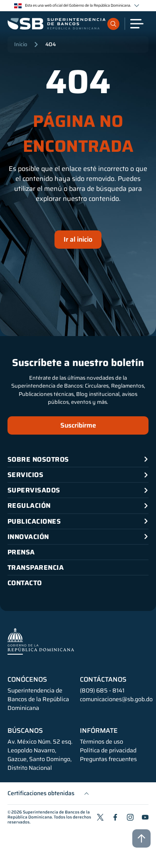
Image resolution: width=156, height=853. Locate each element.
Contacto (24, 583)
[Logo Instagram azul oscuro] (130, 817)
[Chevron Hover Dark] (136, 5)
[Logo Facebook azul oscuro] (115, 817)
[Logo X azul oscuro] (100, 817)
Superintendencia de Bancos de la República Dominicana (48, 814)
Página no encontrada (78, 134)
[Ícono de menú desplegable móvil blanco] (137, 24)
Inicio (20, 44)
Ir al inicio (78, 239)
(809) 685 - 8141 (102, 690)
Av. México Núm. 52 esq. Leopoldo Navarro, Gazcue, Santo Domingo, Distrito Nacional (39, 754)
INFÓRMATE (99, 731)
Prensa (21, 552)
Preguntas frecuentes (108, 759)
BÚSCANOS (25, 731)
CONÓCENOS (27, 680)
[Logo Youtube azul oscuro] (145, 817)
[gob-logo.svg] (40, 641)
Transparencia (35, 567)
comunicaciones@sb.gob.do (116, 699)
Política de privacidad (108, 750)
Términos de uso (101, 741)
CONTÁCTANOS (103, 680)
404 (50, 44)
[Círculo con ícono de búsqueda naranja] (113, 24)
